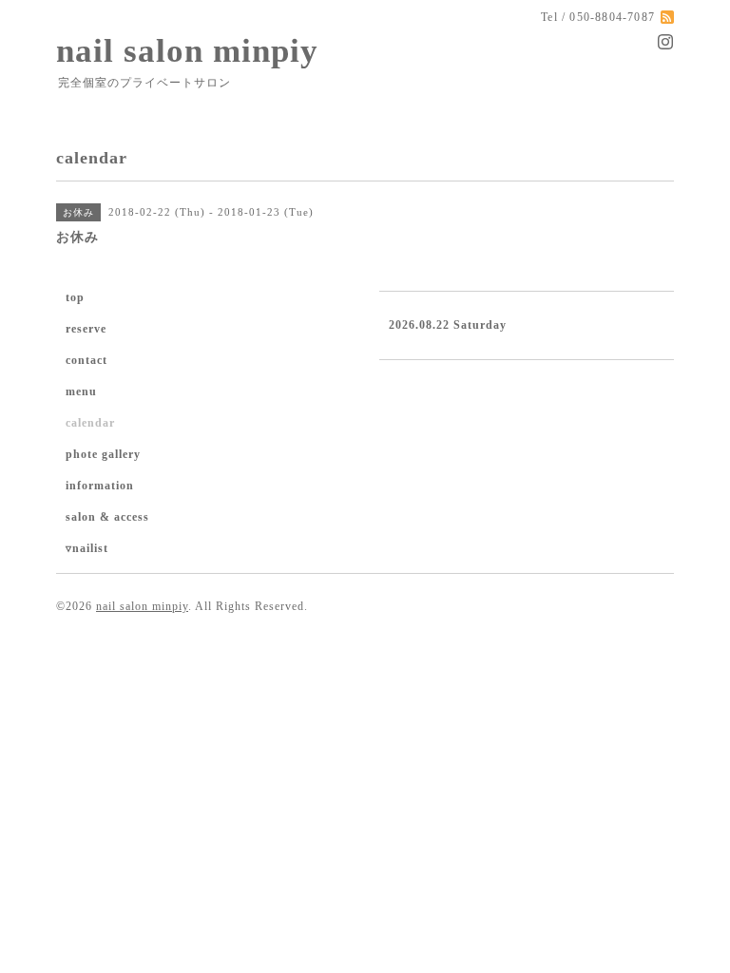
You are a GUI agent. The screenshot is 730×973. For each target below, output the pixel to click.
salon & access (107, 517)
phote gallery (103, 454)
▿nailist (87, 548)
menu (81, 391)
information (100, 485)
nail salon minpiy (187, 50)
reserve (86, 328)
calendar (90, 422)
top (75, 297)
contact (86, 360)
